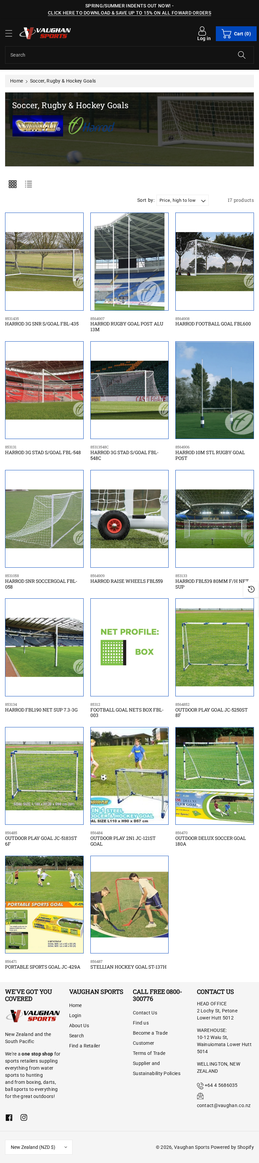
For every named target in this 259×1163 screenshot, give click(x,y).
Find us (141, 1023)
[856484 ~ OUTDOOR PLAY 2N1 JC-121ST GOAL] (130, 775)
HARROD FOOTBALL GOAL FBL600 (213, 321)
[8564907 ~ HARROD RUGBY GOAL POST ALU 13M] (130, 261)
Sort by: (146, 200)
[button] (12, 33)
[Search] (242, 54)
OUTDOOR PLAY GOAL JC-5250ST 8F (211, 710)
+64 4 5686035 (221, 1085)
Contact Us (145, 1012)
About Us (79, 1025)
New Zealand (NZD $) (33, 1147)
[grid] (12, 184)
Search (76, 1035)
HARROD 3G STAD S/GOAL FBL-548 (43, 449)
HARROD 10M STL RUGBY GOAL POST (210, 452)
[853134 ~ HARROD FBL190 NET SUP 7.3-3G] (44, 647)
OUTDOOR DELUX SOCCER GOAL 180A (210, 838)
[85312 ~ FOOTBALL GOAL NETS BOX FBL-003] (130, 647)
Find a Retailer (84, 1045)
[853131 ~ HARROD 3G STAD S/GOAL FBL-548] (44, 390)
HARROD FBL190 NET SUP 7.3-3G (41, 707)
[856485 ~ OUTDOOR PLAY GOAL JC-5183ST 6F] (44, 775)
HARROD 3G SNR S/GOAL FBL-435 (42, 321)
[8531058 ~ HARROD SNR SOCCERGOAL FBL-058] (44, 518)
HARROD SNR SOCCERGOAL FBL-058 (41, 581)
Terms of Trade (149, 1053)
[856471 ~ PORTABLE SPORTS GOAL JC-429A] (44, 904)
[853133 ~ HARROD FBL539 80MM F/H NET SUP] (215, 518)
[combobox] (129, 54)
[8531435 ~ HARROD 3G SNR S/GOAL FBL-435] (44, 261)
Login (75, 1015)
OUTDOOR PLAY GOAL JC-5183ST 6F (41, 838)
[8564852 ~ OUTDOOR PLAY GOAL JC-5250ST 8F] (215, 647)
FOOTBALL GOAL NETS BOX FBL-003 (127, 710)
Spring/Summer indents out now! (128, 5)
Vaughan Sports (191, 1147)
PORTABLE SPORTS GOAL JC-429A (42, 964)
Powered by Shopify (232, 1147)
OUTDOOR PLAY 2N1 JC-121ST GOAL (123, 838)
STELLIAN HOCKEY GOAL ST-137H (128, 964)
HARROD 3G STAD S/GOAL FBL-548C (124, 452)
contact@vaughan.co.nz (224, 1105)
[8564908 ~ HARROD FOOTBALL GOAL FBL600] (215, 261)
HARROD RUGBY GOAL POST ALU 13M (126, 324)
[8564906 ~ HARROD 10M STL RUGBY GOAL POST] (215, 390)
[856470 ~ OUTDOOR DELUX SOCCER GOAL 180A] (215, 775)
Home (16, 81)
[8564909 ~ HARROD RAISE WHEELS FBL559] (130, 518)
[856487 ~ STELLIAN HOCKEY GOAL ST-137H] (130, 904)
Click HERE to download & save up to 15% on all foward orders (129, 12)
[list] (28, 184)
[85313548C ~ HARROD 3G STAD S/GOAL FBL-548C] (130, 390)
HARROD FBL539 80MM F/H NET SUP (212, 581)
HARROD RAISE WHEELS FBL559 (126, 578)
